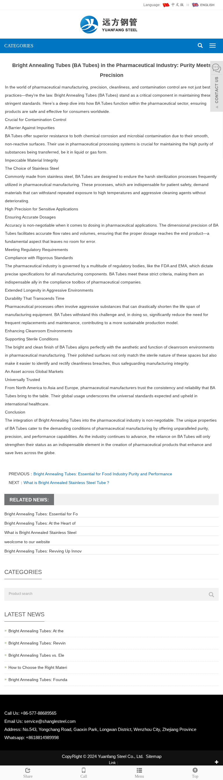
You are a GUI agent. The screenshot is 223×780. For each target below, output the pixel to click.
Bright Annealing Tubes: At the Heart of (39, 523)
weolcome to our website (27, 541)
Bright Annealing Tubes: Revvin (37, 643)
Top (195, 776)
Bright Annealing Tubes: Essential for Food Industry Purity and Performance (102, 474)
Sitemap (153, 756)
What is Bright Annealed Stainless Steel (40, 532)
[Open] (216, 87)
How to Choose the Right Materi (37, 667)
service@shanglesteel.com (50, 721)
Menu (139, 776)
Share (28, 776)
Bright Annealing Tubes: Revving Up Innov (43, 551)
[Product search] (211, 594)
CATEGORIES (18, 45)
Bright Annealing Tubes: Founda (37, 679)
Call (83, 776)
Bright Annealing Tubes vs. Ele (36, 655)
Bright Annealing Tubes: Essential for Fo (41, 514)
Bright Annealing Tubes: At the (36, 631)
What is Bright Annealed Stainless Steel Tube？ (67, 482)
